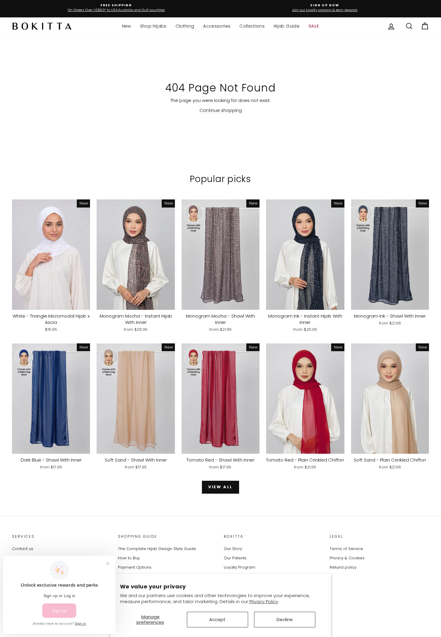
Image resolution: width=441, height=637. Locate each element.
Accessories (216, 26)
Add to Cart (51, 303)
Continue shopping (221, 110)
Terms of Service (346, 549)
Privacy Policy (263, 601)
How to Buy (129, 558)
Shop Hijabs (153, 26)
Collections (252, 26)
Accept (217, 619)
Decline (285, 619)
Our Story (233, 549)
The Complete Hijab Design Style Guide (157, 549)
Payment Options (135, 567)
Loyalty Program (239, 567)
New (126, 26)
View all (220, 487)
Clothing (185, 26)
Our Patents (235, 558)
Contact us (22, 549)
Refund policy (343, 567)
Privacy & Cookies (347, 558)
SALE (313, 26)
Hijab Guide (286, 26)
